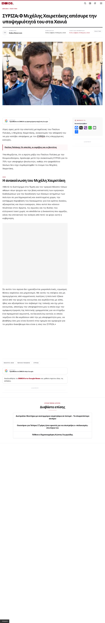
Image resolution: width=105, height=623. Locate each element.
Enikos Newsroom (15, 33)
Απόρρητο (5, 621)
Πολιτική (13, 8)
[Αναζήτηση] (85, 3)
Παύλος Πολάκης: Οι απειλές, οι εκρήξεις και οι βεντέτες (31, 147)
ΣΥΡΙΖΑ (41, 136)
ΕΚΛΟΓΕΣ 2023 (9, 363)
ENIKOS (8, 3)
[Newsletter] (90, 3)
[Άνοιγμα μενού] (101, 3)
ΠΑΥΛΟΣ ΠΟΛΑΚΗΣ (23, 363)
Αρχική (5, 8)
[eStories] (95, 3)
